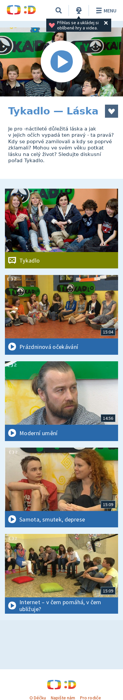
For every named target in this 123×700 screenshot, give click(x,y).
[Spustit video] (61, 61)
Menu (110, 10)
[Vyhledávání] (59, 10)
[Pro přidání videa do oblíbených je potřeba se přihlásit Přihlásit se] (111, 111)
